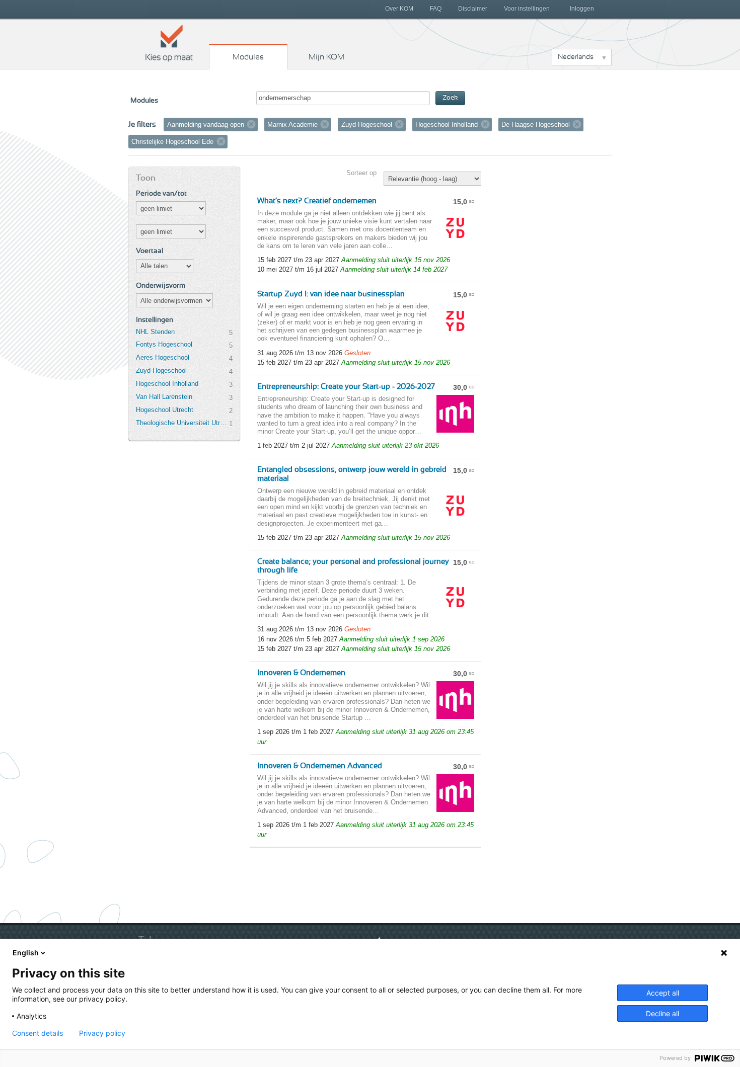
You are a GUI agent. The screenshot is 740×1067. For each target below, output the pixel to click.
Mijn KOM (326, 57)
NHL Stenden (155, 332)
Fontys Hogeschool (164, 344)
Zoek (450, 98)
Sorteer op (361, 173)
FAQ (435, 9)
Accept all (662, 993)
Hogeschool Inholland (167, 383)
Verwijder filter (251, 124)
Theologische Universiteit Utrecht (182, 423)
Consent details (37, 1033)
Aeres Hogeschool (162, 357)
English (26, 952)
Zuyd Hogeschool (161, 370)
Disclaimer (472, 9)
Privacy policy (102, 1033)
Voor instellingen (527, 9)
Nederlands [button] (576, 56)
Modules (248, 57)
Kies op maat (169, 42)
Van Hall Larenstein (164, 396)
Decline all (662, 1013)
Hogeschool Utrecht (164, 410)
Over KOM (399, 9)
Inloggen (582, 9)
